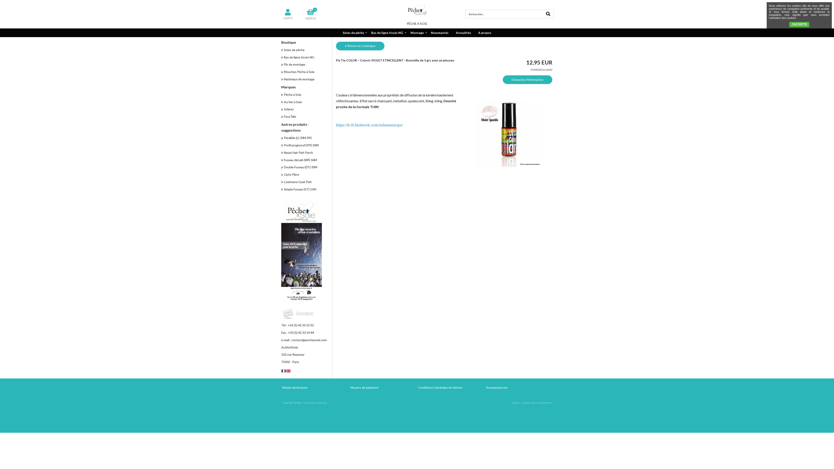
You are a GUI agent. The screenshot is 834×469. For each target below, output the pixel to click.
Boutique (288, 42)
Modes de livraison (295, 387)
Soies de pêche (353, 33)
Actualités (463, 33)
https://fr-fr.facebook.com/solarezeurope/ (369, 125)
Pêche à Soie (292, 94)
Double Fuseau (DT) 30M (300, 167)
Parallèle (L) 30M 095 (298, 138)
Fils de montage (294, 64)
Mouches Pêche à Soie (299, 72)
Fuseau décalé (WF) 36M (300, 160)
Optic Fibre (291, 174)
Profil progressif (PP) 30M (301, 145)
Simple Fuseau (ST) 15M (300, 189)
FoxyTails (290, 116)
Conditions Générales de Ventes (440, 387)
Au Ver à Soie (293, 102)
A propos (484, 33)
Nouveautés (439, 33)
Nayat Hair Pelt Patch (298, 152)
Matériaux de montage (299, 79)
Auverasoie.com (497, 387)
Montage (417, 33)
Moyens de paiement (364, 387)
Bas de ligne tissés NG (387, 33)
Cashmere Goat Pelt (298, 182)
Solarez (289, 109)
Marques (288, 87)
